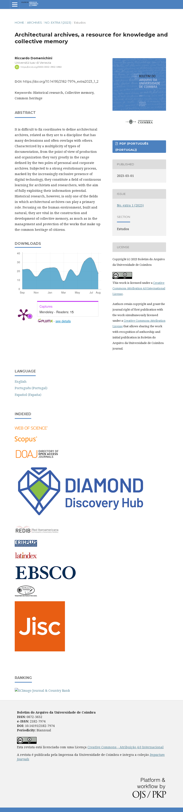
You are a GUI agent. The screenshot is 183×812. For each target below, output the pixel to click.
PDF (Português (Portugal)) (131, 146)
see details (63, 321)
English (21, 381)
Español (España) (28, 395)
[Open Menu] (14, 4)
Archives (34, 22)
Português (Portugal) (31, 388)
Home (19, 22)
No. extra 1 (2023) (58, 22)
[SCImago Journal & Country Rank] (42, 690)
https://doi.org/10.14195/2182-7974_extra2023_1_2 (60, 82)
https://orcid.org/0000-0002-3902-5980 (41, 66)
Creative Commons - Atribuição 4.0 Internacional (125, 747)
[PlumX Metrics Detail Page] (23, 314)
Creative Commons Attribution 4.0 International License (138, 288)
